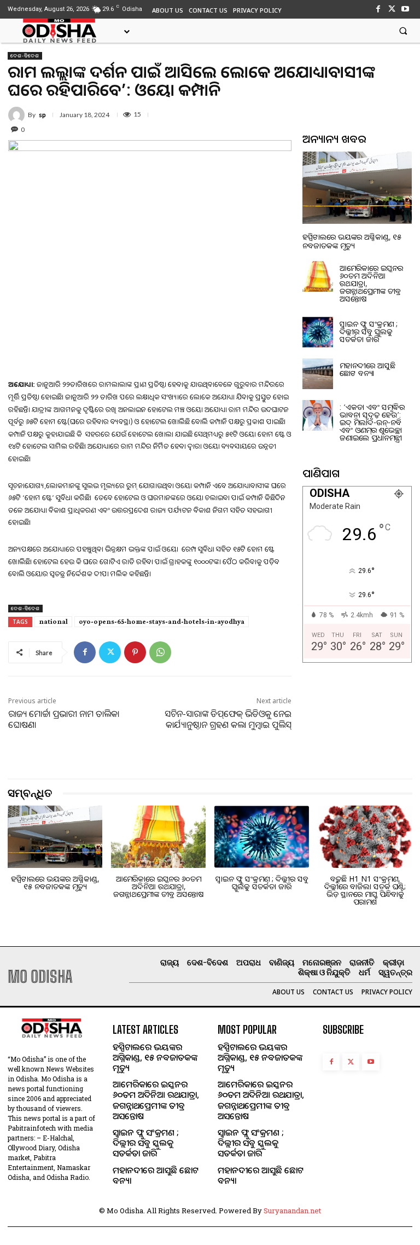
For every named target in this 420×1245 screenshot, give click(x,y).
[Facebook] (377, 9)
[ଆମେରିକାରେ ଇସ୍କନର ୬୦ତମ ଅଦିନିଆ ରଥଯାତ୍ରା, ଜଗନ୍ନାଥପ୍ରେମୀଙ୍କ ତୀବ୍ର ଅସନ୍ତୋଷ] (317, 276)
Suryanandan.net (292, 1210)
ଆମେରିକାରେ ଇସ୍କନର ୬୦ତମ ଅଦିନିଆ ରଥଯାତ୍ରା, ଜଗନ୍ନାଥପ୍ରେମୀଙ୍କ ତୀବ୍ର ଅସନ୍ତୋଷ (158, 886)
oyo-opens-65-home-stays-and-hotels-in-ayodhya (161, 621)
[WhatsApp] (160, 652)
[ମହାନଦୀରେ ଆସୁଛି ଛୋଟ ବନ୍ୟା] (317, 373)
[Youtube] (405, 9)
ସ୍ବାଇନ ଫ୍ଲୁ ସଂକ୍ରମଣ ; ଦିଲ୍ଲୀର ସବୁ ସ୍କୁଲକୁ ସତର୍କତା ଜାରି (369, 331)
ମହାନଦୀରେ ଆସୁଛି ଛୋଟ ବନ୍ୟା (367, 369)
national (53, 621)
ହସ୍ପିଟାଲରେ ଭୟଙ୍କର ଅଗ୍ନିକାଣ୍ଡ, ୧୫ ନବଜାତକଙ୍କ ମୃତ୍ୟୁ (351, 240)
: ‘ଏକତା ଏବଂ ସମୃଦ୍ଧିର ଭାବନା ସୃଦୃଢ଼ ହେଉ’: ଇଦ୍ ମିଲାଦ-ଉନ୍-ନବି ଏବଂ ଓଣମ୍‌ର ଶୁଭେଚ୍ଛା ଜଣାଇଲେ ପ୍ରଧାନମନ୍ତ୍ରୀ (372, 422)
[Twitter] (392, 9)
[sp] (18, 115)
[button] (403, 30)
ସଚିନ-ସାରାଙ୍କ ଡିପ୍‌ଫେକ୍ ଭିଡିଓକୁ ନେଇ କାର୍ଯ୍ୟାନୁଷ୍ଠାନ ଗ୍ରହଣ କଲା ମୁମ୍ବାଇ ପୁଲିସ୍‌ (228, 719)
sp (42, 115)
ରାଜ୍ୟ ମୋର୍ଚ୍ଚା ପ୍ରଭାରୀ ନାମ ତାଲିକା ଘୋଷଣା (63, 719)
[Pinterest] (135, 652)
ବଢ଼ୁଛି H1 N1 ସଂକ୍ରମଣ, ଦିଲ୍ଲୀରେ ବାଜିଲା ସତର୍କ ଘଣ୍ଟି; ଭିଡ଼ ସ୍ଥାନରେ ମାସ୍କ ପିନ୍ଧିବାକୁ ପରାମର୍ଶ (365, 890)
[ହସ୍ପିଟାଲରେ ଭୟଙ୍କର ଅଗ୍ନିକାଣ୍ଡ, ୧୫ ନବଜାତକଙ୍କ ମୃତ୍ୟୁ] (357, 188)
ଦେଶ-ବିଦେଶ (24, 55)
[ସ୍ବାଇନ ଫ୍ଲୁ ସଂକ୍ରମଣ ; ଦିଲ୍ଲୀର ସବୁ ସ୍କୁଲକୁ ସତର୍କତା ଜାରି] (317, 332)
